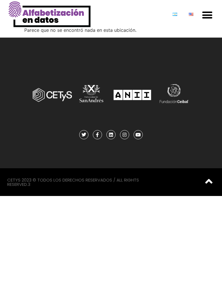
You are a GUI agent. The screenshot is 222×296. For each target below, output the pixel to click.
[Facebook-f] (97, 134)
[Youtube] (138, 134)
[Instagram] (124, 134)
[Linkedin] (111, 134)
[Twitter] (83, 134)
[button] (207, 15)
